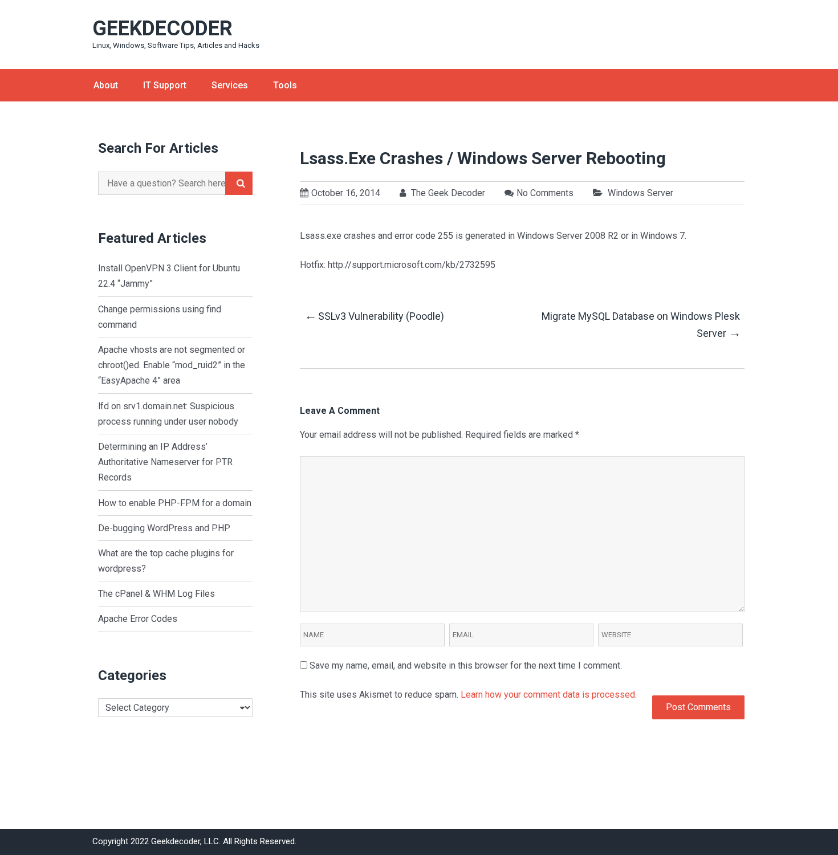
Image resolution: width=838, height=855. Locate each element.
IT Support (164, 85)
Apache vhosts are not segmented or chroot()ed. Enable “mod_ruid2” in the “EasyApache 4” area (171, 365)
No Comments (544, 193)
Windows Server (640, 193)
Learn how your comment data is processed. (549, 694)
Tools (285, 85)
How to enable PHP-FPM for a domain (174, 503)
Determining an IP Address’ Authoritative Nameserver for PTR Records (165, 462)
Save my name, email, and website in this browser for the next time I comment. (466, 665)
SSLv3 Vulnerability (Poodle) (374, 315)
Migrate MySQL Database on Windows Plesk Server (641, 325)
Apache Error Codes (137, 618)
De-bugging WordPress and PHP (164, 528)
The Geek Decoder (447, 193)
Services (229, 85)
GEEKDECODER (162, 28)
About (105, 85)
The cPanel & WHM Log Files (156, 593)
